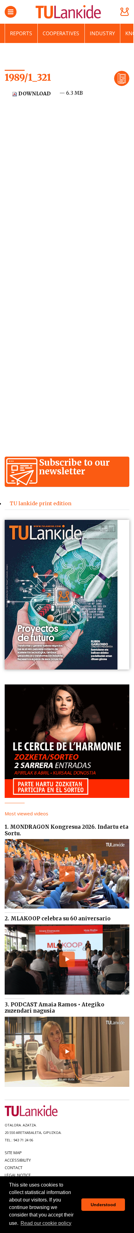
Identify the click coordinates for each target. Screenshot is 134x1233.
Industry (102, 33)
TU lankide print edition (40, 503)
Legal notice (18, 1175)
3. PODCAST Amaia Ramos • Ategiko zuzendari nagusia (54, 1007)
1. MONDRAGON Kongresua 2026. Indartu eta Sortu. (66, 830)
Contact (13, 1167)
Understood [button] (103, 1204)
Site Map (13, 1152)
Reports (21, 33)
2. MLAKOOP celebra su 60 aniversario (58, 918)
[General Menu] (11, 12)
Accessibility (18, 1160)
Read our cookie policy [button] (46, 1223)
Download (34, 93)
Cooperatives (61, 33)
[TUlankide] (68, 12)
